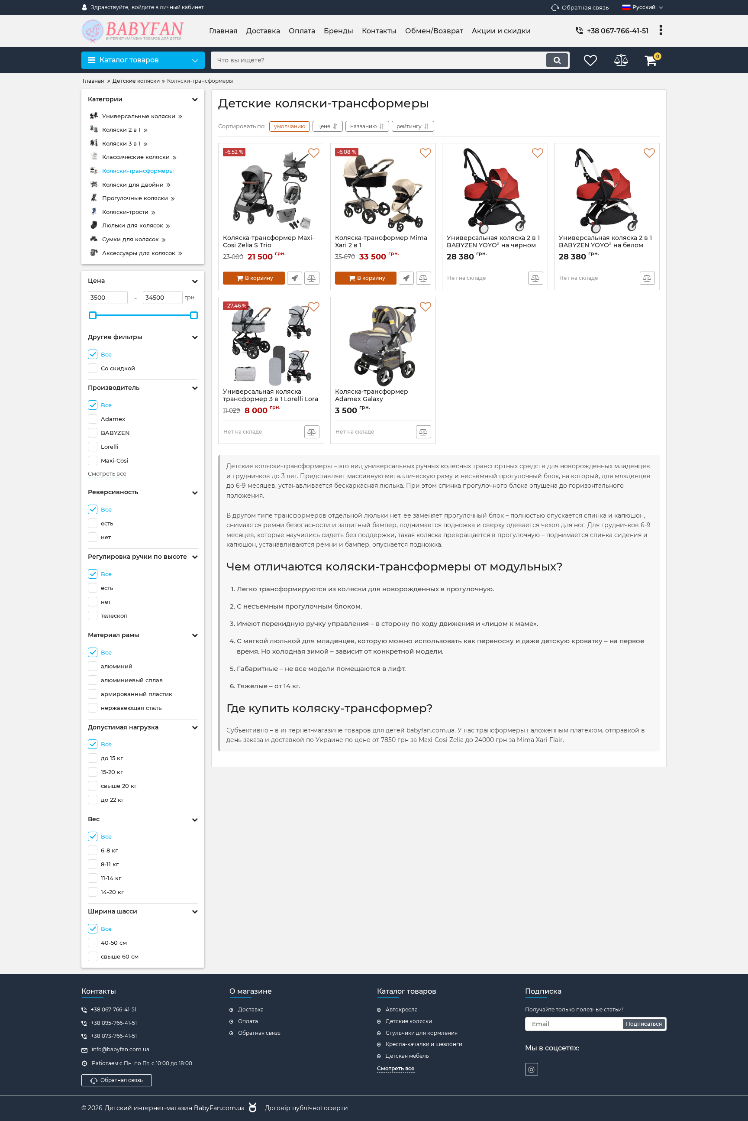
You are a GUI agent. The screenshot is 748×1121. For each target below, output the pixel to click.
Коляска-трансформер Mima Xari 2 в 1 (381, 245)
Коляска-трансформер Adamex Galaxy (371, 399)
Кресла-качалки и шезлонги (424, 1044)
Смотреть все (107, 473)
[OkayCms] (251, 1108)
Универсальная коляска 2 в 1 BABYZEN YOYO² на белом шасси (605, 245)
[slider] (93, 315)
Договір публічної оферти (306, 1108)
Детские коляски (409, 1021)
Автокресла (402, 1009)
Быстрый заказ (294, 278)
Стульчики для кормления (422, 1033)
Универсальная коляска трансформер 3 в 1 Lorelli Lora (270, 399)
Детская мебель (407, 1056)
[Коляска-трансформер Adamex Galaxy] (383, 344)
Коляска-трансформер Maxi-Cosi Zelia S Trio (268, 245)
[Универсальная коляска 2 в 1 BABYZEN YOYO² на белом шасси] (607, 191)
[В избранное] (313, 153)
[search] (557, 60)
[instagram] (531, 1069)
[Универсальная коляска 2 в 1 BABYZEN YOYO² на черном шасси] (495, 191)
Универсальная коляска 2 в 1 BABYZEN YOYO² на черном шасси (493, 245)
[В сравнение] (311, 278)
